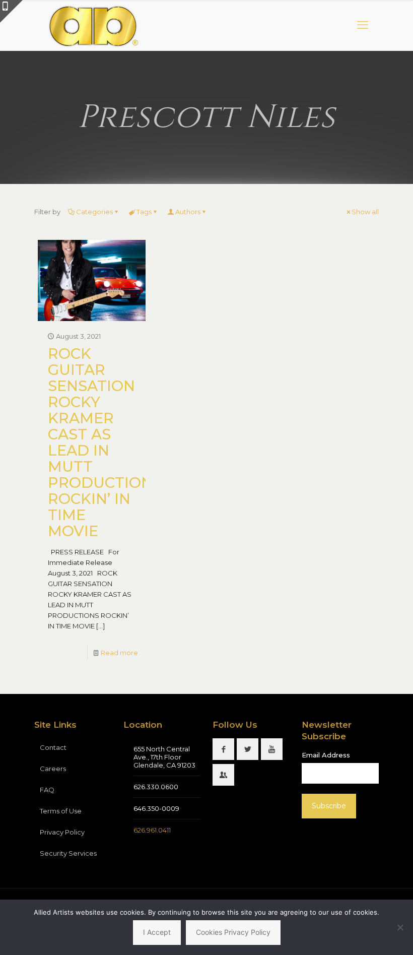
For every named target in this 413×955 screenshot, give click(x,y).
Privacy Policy (62, 832)
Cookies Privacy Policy (233, 932)
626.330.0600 (155, 787)
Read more (119, 653)
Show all (365, 212)
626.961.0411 (152, 830)
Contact (53, 747)
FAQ (47, 790)
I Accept (157, 932)
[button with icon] (223, 749)
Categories (94, 212)
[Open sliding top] (11, 11)
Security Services (68, 853)
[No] (400, 927)
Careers (53, 769)
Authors (187, 212)
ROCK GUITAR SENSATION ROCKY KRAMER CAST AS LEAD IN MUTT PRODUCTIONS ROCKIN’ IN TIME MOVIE (105, 442)
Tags (144, 212)
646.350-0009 (156, 808)
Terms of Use (61, 811)
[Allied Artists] (93, 25)
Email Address (326, 755)
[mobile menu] (362, 25)
